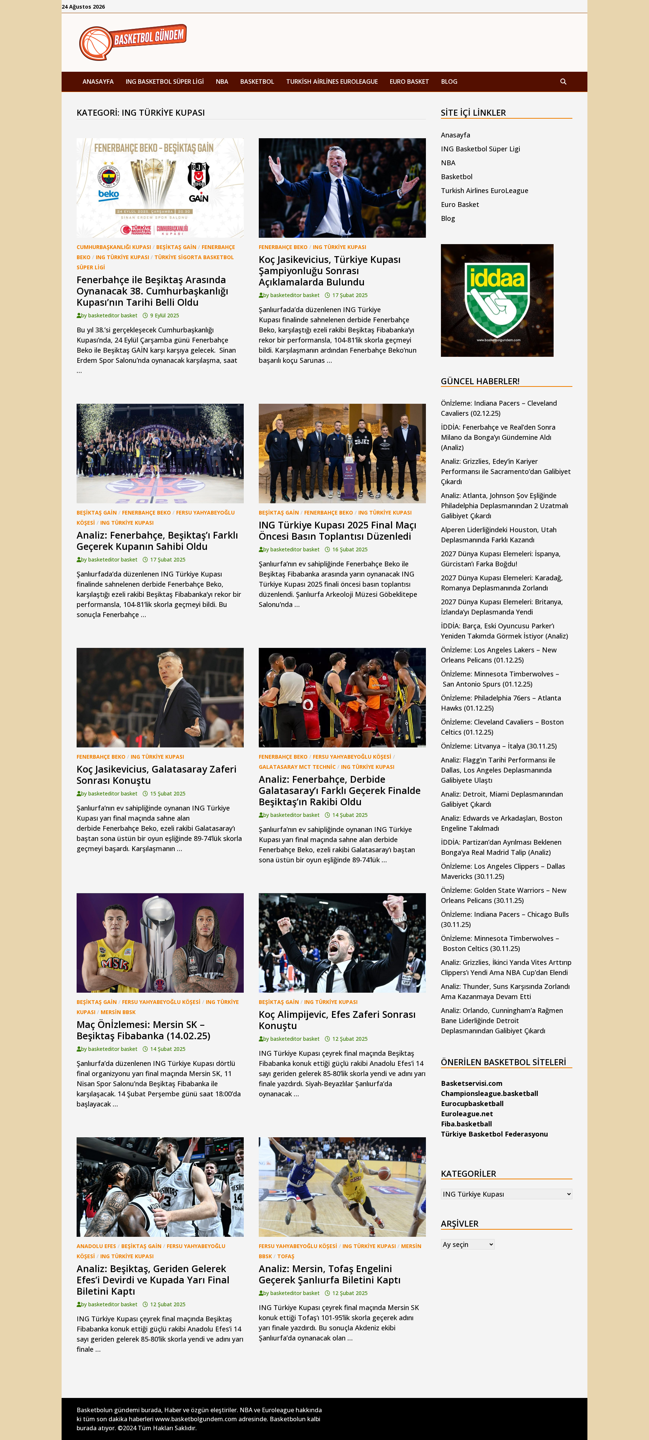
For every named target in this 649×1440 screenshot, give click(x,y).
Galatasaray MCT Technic (297, 766)
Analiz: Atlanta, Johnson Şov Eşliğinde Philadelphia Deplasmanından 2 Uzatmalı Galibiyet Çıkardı (504, 505)
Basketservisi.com (472, 1083)
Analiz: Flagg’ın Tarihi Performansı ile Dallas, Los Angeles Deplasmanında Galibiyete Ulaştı (498, 770)
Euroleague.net (467, 1113)
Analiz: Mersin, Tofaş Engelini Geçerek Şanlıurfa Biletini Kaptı (330, 1274)
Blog (449, 81)
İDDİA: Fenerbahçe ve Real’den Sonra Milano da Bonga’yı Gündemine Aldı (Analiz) (498, 437)
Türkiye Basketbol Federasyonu (494, 1133)
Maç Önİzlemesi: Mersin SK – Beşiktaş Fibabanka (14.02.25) (143, 1030)
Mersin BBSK (118, 1012)
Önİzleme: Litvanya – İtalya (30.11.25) (499, 745)
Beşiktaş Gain (176, 247)
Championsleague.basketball (489, 1093)
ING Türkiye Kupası (122, 257)
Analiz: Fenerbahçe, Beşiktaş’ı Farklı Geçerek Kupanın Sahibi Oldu (157, 540)
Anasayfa (98, 81)
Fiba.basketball (466, 1123)
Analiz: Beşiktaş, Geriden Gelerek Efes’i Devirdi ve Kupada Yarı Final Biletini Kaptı (153, 1279)
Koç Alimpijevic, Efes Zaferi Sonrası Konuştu (337, 1020)
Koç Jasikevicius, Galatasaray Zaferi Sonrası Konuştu (157, 774)
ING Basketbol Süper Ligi (165, 81)
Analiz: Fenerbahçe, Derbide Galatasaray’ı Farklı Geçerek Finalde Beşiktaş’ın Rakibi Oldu (340, 790)
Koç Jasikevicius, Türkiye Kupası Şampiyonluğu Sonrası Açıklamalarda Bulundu (330, 270)
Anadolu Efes (96, 1246)
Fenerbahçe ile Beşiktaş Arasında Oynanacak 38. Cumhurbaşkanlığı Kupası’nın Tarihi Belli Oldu (152, 290)
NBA (222, 81)
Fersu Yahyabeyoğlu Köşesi (352, 756)
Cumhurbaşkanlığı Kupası (114, 247)
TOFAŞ (285, 1256)
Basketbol (257, 81)
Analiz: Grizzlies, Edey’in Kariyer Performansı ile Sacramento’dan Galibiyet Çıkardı (506, 471)
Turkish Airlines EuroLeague (332, 81)
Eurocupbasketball (472, 1103)
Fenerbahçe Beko (283, 247)
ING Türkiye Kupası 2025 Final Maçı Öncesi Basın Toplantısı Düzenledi (338, 530)
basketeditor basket (112, 315)
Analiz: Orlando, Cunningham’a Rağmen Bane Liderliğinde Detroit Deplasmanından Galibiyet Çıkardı (502, 1020)
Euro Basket (409, 81)
